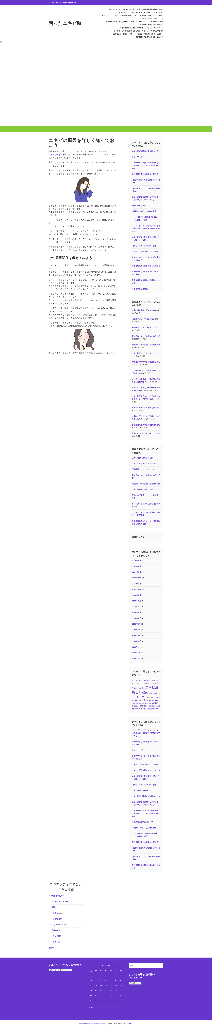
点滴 (151, 703)
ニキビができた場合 (57, 154)
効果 (143, 700)
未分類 (51, 948)
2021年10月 (136, 601)
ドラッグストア (152, 683)
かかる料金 (57, 936)
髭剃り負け (146, 709)
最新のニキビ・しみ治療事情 (144, 211)
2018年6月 (136, 630)
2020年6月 (136, 618)
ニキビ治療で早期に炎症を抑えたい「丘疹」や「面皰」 (124, 22)
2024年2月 (136, 572)
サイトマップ (158, 12)
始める (156, 700)
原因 (153, 700)
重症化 (136, 709)
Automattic (127, 1024)
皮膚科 (155, 703)
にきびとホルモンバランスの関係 (151, 15)
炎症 (148, 703)
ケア (139, 683)
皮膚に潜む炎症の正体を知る (143, 310)
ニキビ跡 (141, 692)
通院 (133, 709)
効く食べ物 (57, 913)
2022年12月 (137, 589)
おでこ (136, 680)
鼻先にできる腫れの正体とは (144, 246)
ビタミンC (155, 693)
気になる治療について (59, 925)
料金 (137, 703)
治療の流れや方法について (122, 34)
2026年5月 (136, 561)
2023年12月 (137, 578)
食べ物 (140, 709)
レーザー (142, 697)
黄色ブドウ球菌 (153, 709)
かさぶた (141, 680)
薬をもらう (57, 942)
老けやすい (136, 706)
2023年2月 (136, 584)
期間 (143, 703)
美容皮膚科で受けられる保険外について (149, 37)
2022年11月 (136, 595)
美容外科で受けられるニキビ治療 (149, 34)
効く (140, 700)
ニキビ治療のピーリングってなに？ (146, 353)
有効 (140, 703)
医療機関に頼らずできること (143, 327)
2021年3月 (136, 607)
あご (133, 680)
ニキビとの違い (140, 688)
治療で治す (57, 919)
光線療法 (135, 700)
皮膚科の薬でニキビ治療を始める (145, 408)
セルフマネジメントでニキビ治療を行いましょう (119, 15)
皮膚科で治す (56, 930)
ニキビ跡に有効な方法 (59, 901)
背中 (141, 706)
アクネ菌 (153, 680)
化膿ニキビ (148, 700)
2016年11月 (136, 635)
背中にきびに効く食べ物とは (143, 433)
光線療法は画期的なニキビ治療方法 (146, 345)
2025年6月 (136, 566)
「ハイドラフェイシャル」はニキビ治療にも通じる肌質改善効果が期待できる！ (135, 9)
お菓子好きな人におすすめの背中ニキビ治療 (134, 12)
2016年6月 (136, 658)
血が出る (154, 706)
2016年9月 (136, 647)
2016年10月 (136, 641)
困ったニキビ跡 (65, 23)
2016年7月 (136, 653)
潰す (146, 703)
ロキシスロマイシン (152, 697)
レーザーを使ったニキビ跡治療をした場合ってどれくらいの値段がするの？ (137, 31)
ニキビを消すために (56, 896)
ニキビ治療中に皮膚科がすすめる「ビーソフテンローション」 (141, 28)
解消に (54, 907)
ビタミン (149, 693)
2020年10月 (137, 612)
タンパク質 (144, 683)
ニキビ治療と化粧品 (156, 22)
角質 (158, 706)
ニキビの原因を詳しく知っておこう (151, 19)
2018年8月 (136, 624)
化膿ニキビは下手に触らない (143, 319)
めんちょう (147, 680)
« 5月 (91, 1007)
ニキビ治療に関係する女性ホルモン (151, 25)
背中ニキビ (147, 706)
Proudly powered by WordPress (92, 1024)
